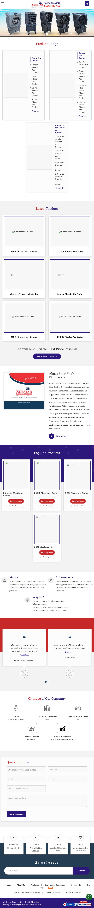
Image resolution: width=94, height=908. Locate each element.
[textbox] (26, 769)
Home (8, 885)
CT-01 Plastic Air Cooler (35, 80)
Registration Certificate (55, 885)
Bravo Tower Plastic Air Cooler (82, 76)
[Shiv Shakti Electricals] (45, 4)
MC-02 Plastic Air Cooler (70, 336)
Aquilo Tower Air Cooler (83, 64)
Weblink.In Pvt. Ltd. (33, 904)
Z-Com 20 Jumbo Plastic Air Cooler (59, 141)
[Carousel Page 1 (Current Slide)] (46, 682)
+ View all (35, 111)
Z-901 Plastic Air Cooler (76, 493)
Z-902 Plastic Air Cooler (45, 547)
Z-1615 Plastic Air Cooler (46, 493)
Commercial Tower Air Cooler (27, 893)
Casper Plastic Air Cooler (35, 68)
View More (16, 506)
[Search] (87, 3)
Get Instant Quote (45, 356)
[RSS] (51, 888)
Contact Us (76, 885)
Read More (24, 655)
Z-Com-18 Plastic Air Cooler (59, 166)
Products (35, 885)
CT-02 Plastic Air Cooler (35, 92)
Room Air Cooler (36, 59)
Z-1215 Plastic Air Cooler (70, 251)
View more (60, 436)
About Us (21, 885)
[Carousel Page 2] (48, 682)
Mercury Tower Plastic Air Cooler (83, 107)
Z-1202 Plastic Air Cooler (24, 251)
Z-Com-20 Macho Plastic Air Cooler (59, 179)
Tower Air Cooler (53, 893)
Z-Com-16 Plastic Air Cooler (59, 154)
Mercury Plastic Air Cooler (24, 294)
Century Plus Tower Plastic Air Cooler (82, 91)
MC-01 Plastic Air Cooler (35, 103)
